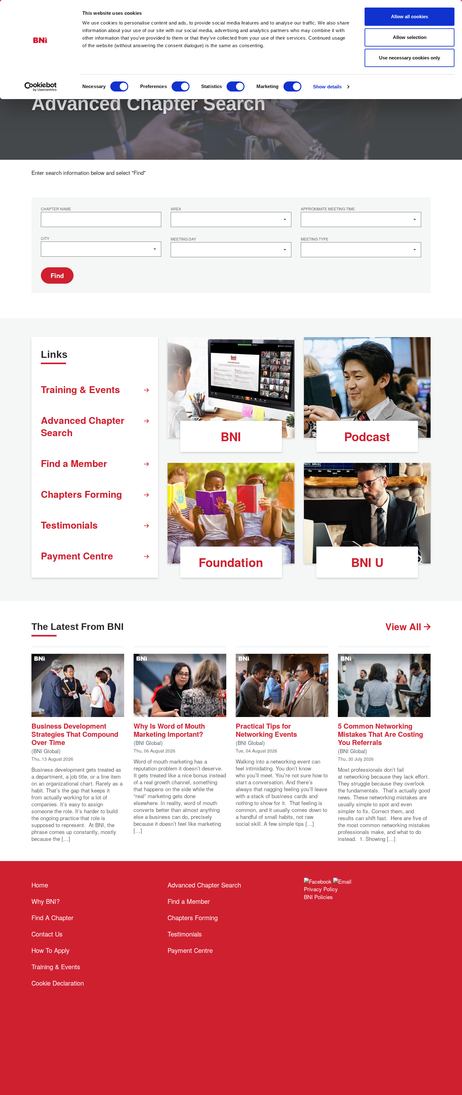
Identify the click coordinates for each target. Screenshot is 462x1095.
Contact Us (47, 933)
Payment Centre (77, 555)
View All (404, 626)
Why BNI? (45, 901)
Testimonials (69, 524)
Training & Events (80, 389)
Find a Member (74, 463)
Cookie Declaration (57, 982)
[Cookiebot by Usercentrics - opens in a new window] (40, 87)
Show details (327, 86)
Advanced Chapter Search (82, 426)
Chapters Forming (81, 494)
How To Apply (50, 950)
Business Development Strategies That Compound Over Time (74, 733)
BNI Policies (318, 897)
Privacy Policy (321, 889)
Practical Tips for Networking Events (266, 729)
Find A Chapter (52, 917)
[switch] (181, 86)
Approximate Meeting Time (328, 209)
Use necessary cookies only (409, 57)
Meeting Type (314, 239)
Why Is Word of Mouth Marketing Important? (169, 729)
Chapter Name (56, 209)
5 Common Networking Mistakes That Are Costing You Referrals (380, 733)
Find (57, 275)
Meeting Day (183, 239)
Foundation (231, 562)
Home (39, 884)
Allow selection (409, 37)
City (45, 238)
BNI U (367, 562)
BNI (231, 436)
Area (176, 209)
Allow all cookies (409, 16)
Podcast (367, 436)
